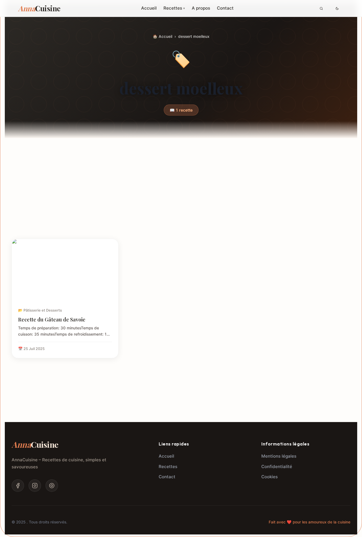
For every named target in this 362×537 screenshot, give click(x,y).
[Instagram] (35, 485)
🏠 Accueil (162, 36)
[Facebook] (18, 485)
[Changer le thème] (337, 8)
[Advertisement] (181, 196)
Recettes (174, 8)
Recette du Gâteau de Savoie (51, 319)
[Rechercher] (321, 8)
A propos (201, 8)
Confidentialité (276, 466)
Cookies (269, 476)
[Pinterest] (52, 485)
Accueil (149, 8)
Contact (225, 8)
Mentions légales (278, 456)
